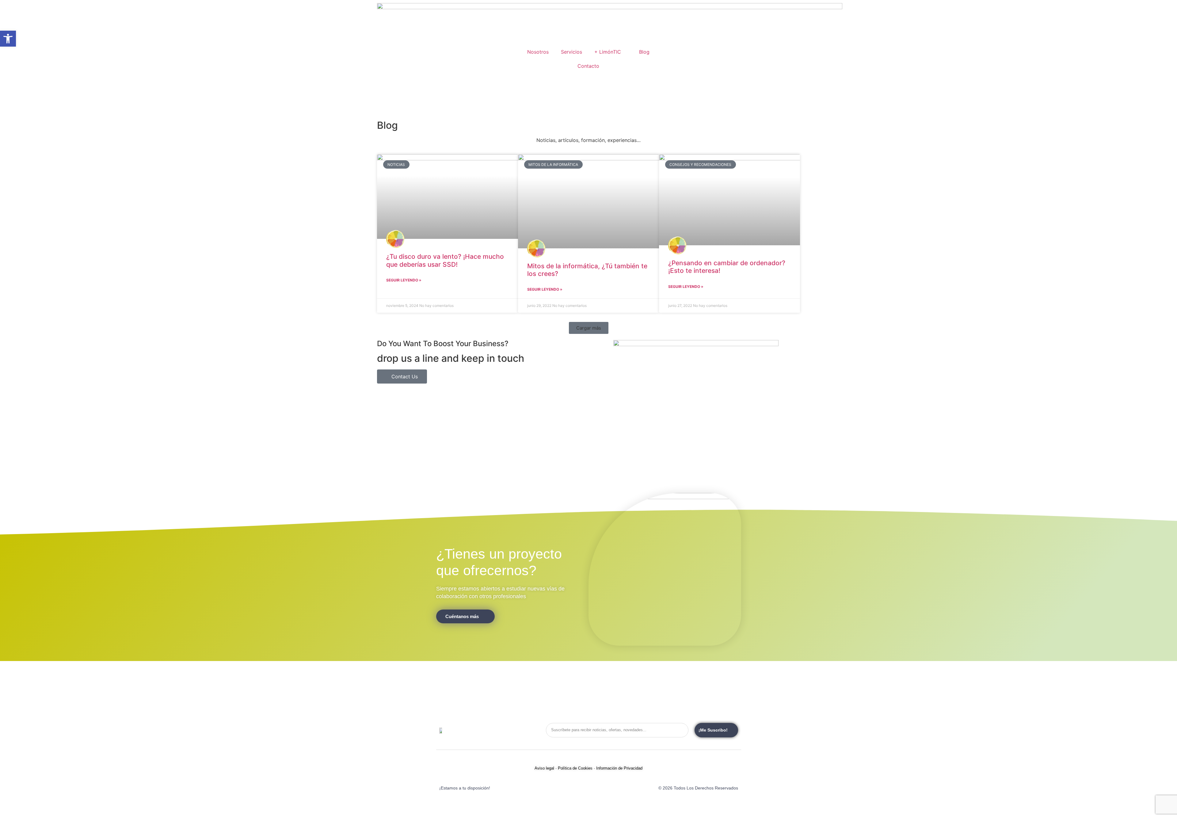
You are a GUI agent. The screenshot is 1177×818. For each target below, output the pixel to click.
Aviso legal (544, 768)
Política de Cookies (575, 768)
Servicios (571, 52)
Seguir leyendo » (403, 280)
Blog (644, 52)
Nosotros (538, 52)
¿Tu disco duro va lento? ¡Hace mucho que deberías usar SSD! (445, 260)
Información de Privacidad (619, 768)
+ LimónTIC (607, 52)
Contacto (588, 66)
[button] (588, 328)
